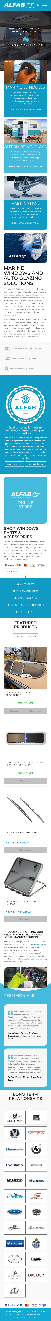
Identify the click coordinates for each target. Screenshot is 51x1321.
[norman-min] (14, 1260)
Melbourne (38, 944)
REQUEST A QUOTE (25, 703)
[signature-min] (14, 1229)
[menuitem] (37, 5)
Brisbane (26, 944)
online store (19, 541)
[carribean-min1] (14, 1134)
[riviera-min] (14, 1244)
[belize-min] (14, 1276)
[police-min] (36, 1244)
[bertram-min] (14, 1118)
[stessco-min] (14, 1213)
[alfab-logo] (19, 5)
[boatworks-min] (36, 1118)
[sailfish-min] (36, 1229)
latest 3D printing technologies (25, 211)
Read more (16, 711)
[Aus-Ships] (14, 1291)
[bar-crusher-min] (14, 1181)
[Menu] (43, 5)
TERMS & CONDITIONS (21, 1314)
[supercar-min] (36, 1197)
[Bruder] (36, 1276)
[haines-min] (14, 1150)
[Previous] (8, 753)
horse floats (22, 455)
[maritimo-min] (14, 1166)
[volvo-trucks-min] (36, 1181)
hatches (43, 959)
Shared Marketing (28, 1317)
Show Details (36, 711)
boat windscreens (31, 959)
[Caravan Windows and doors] (25, 131)
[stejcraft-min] (36, 1213)
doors (6, 961)
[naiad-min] (36, 1260)
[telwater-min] (14, 1197)
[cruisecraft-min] (36, 1134)
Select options (26, 850)
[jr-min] (36, 1150)
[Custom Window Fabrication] (25, 188)
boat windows (17, 959)
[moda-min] (36, 1166)
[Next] (43, 753)
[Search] (37, 5)
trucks (13, 455)
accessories (18, 961)
